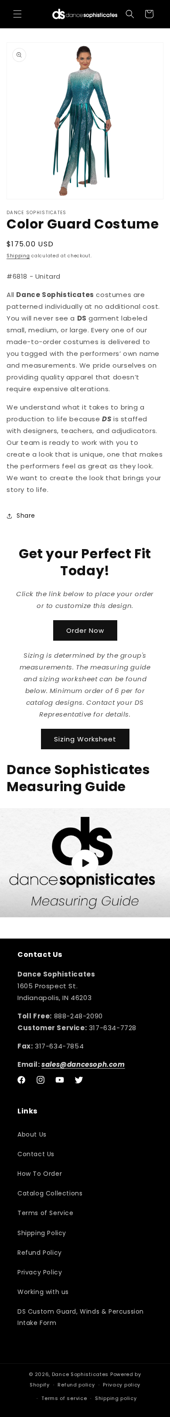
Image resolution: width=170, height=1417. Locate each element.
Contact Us (35, 1154)
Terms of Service (45, 1213)
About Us (32, 1134)
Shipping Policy (41, 1233)
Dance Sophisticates (80, 1374)
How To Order (39, 1173)
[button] (17, 14)
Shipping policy (116, 1398)
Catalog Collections (49, 1193)
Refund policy (76, 1384)
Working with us (43, 1291)
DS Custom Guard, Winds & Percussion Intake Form (80, 1317)
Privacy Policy (39, 1272)
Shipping (18, 256)
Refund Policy (39, 1252)
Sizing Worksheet (85, 739)
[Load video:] (85, 863)
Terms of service (64, 1398)
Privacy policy (121, 1384)
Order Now (85, 630)
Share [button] (26, 515)
